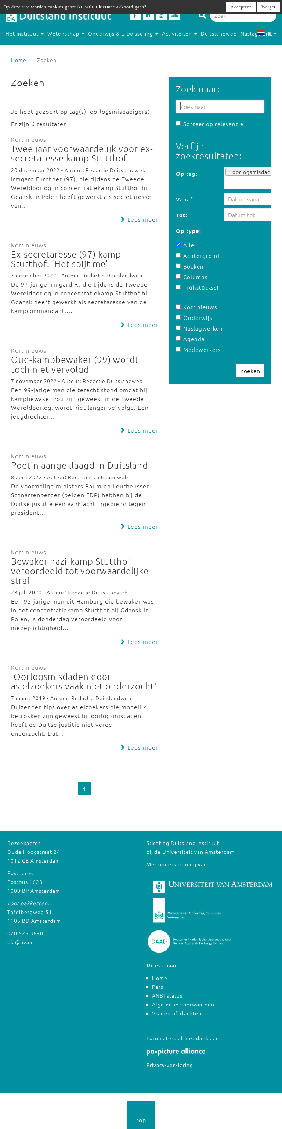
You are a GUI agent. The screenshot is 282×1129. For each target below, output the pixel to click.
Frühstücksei (200, 287)
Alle (188, 245)
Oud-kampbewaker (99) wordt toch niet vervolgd (75, 364)
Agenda (194, 339)
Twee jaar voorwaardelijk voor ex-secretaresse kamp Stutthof (82, 153)
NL (269, 33)
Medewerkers (200, 349)
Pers (157, 986)
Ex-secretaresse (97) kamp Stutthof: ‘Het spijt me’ (66, 258)
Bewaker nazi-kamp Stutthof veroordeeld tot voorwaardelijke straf (80, 571)
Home (18, 59)
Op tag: (187, 173)
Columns (195, 277)
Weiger (268, 7)
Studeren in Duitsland (34, 48)
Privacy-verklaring (170, 1064)
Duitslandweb (219, 33)
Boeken (193, 266)
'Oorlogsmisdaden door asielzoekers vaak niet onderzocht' (84, 681)
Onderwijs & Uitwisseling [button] (121, 33)
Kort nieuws (200, 307)
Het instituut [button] (23, 33)
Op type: (188, 230)
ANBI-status (167, 995)
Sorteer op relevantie (213, 124)
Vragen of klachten (177, 1013)
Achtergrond (200, 255)
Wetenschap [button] (64, 33)
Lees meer (142, 219)
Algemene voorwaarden (183, 1004)
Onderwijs (197, 317)
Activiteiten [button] (178, 33)
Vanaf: (185, 199)
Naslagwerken (200, 328)
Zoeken (250, 371)
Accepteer (241, 7)
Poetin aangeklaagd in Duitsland (79, 464)
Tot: (181, 215)
